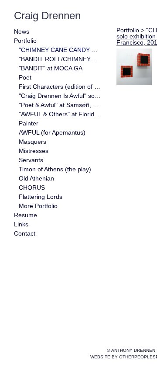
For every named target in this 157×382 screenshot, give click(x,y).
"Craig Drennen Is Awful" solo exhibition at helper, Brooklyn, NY (60, 96)
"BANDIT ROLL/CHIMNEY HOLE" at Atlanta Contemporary (60, 59)
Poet (27, 77)
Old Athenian (42, 178)
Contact (28, 233)
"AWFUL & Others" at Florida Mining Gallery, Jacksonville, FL (60, 114)
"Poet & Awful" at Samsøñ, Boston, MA (60, 105)
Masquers (36, 142)
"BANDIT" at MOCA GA (58, 68)
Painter (32, 123)
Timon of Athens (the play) (60, 169)
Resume (28, 215)
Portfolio (29, 41)
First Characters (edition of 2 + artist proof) (60, 86)
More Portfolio (44, 206)
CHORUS (33, 187)
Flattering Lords (48, 197)
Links (23, 224)
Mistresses (38, 151)
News (23, 31)
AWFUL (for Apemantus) (60, 132)
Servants (35, 160)
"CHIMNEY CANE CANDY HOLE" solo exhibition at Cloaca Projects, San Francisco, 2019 (60, 50)
